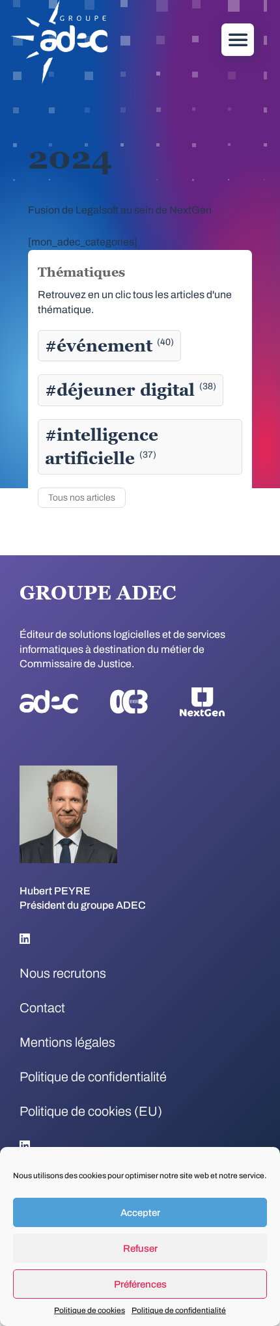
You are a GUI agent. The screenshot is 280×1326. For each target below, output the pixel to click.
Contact (42, 1008)
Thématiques (81, 272)
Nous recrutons (63, 973)
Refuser (140, 1248)
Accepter (140, 1213)
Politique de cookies (89, 1310)
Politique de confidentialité (179, 1310)
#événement (109, 345)
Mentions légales (67, 1042)
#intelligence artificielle (101, 446)
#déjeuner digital (130, 390)
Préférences (140, 1284)
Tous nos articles (81, 498)
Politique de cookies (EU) (91, 1111)
